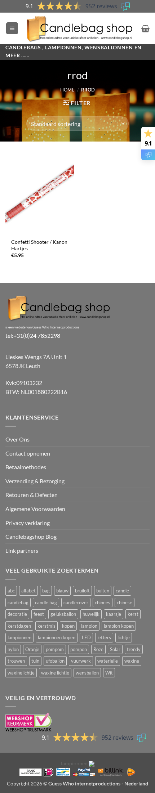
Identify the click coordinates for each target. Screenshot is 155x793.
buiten (102, 590)
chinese (124, 602)
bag (46, 590)
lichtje (124, 637)
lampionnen (19, 637)
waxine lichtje (55, 673)
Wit (109, 673)
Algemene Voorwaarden (35, 508)
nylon (13, 649)
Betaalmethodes (25, 466)
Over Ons (17, 439)
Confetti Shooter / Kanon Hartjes (39, 245)
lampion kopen (119, 626)
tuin (35, 661)
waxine (131, 661)
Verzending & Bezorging (35, 481)
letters (104, 637)
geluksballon (63, 614)
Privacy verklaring (27, 522)
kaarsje (113, 614)
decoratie (17, 614)
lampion (89, 626)
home (67, 90)
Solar (115, 649)
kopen (68, 626)
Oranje (32, 649)
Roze (98, 649)
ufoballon (55, 661)
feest (39, 614)
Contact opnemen (27, 453)
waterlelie (107, 661)
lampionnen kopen (56, 637)
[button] (12, 28)
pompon (78, 649)
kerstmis (46, 626)
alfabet (28, 590)
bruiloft (82, 590)
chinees (102, 602)
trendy (134, 649)
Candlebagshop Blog (31, 536)
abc (11, 590)
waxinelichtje (21, 673)
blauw (62, 590)
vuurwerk (81, 661)
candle (122, 590)
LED (86, 637)
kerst (133, 614)
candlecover (75, 602)
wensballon (87, 673)
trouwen (16, 661)
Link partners (21, 550)
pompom (55, 649)
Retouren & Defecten (31, 494)
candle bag (46, 602)
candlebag (18, 602)
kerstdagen (19, 626)
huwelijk (91, 614)
